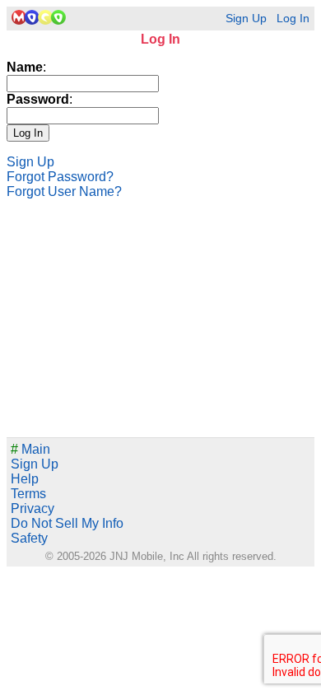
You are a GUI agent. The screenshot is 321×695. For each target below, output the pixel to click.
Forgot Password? (60, 177)
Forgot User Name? (64, 191)
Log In (293, 18)
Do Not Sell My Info (67, 523)
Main (30, 449)
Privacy (32, 508)
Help (25, 479)
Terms (28, 494)
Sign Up (246, 18)
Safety (29, 538)
